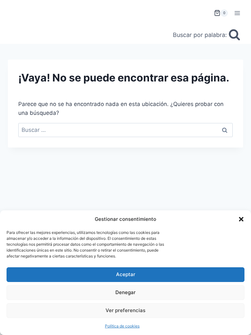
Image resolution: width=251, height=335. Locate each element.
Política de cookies (122, 326)
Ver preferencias (125, 310)
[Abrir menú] (237, 13)
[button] (241, 219)
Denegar (125, 292)
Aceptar (125, 274)
